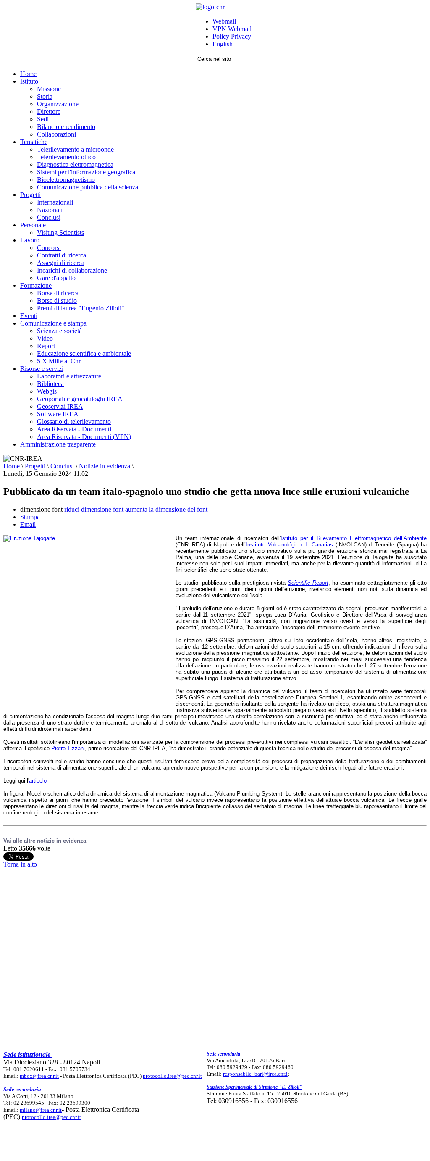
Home (11, 466)
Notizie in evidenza (104, 466)
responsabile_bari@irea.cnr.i (255, 1074)
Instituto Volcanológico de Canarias (290, 544)
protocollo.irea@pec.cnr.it (172, 1076)
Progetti (35, 466)
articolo (38, 781)
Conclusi (62, 466)
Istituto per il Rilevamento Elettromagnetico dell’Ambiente (354, 538)
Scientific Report (308, 583)
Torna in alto (20, 864)
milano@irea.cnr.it (41, 1110)
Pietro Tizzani (68, 748)
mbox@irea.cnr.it (39, 1076)
